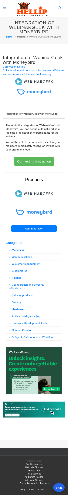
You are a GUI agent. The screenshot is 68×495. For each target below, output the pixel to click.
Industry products (22, 295)
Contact (42, 489)
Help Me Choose (34, 467)
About (32, 489)
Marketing (18, 249)
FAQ (22, 489)
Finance (29, 74)
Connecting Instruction (34, 161)
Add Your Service (34, 480)
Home (9, 37)
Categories (14, 243)
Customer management (26, 263)
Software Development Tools (29, 323)
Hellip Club (34, 470)
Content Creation (22, 330)
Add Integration (34, 228)
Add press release (34, 477)
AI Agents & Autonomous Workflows (33, 337)
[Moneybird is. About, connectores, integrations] (34, 212)
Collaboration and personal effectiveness (27, 70)
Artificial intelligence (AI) (26, 316)
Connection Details (14, 66)
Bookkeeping (43, 74)
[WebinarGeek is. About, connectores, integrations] (34, 193)
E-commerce (19, 270)
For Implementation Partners (34, 483)
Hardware (18, 309)
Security (17, 302)
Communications (22, 256)
